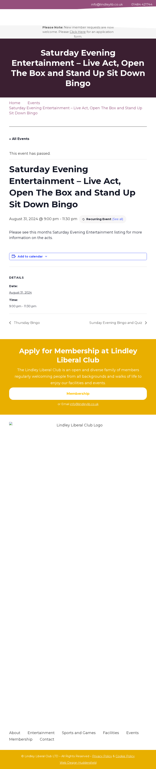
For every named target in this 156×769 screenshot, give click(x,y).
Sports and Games (79, 733)
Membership (20, 739)
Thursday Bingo (26, 323)
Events (132, 733)
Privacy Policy (102, 756)
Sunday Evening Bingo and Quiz (116, 323)
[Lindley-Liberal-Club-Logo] (78, 574)
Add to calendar (30, 256)
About (14, 733)
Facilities (111, 733)
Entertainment (41, 733)
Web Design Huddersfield (78, 763)
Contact (47, 739)
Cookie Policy (125, 756)
